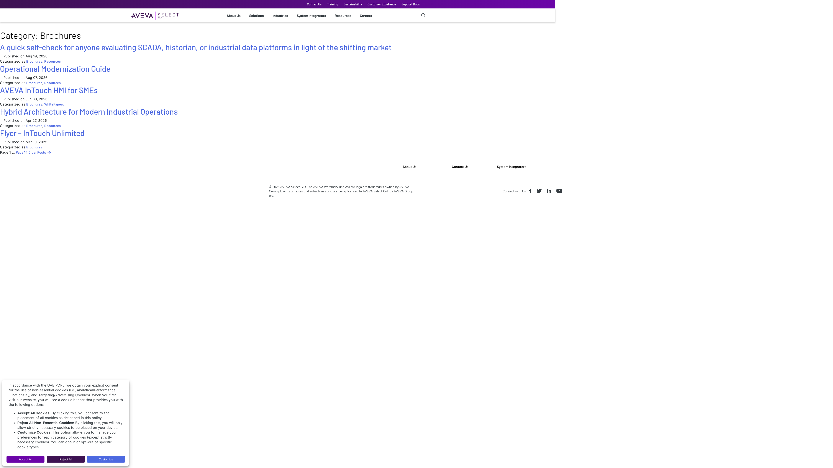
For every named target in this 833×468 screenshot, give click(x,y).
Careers (366, 15)
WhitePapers (54, 104)
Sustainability (353, 4)
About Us (234, 15)
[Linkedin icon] (550, 191)
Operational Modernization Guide (55, 68)
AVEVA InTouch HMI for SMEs (49, 90)
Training (332, 4)
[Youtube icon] (560, 191)
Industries (280, 15)
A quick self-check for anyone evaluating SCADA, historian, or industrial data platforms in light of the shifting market (196, 47)
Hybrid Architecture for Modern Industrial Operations (89, 111)
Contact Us (314, 4)
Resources (343, 15)
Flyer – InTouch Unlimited (42, 133)
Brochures (34, 61)
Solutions (256, 15)
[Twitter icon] (540, 191)
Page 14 (21, 152)
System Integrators (311, 15)
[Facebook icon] (531, 191)
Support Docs (411, 4)
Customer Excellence (381, 4)
